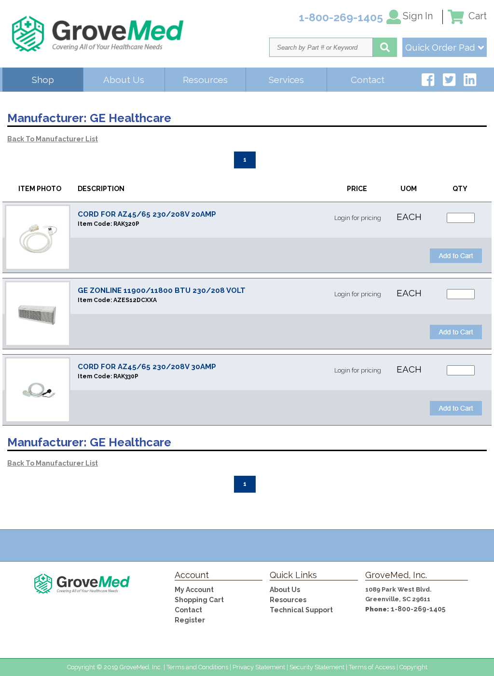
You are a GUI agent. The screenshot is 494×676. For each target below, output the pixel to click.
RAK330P (125, 376)
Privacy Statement (259, 667)
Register (190, 620)
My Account (194, 589)
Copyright (413, 667)
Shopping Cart (199, 600)
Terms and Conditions (197, 667)
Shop (43, 79)
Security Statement (316, 667)
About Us (123, 79)
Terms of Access (372, 667)
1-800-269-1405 (418, 609)
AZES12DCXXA (135, 300)
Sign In (418, 16)
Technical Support (301, 610)
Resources (205, 79)
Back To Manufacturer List (52, 139)
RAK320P (126, 224)
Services (286, 79)
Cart (476, 16)
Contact (367, 79)
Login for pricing (357, 217)
